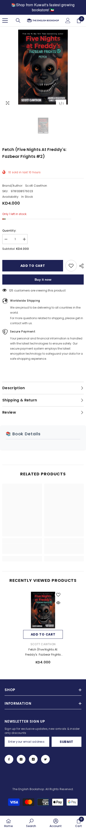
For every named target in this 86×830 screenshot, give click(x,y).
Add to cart (32, 265)
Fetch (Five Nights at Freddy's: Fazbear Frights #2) (43, 652)
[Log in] (67, 20)
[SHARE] (80, 265)
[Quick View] (58, 602)
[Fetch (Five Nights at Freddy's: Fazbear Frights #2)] (43, 610)
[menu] (5, 20)
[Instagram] (21, 759)
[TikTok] (33, 759)
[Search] (18, 20)
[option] (43, 67)
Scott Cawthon (36, 186)
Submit (66, 741)
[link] (22, 549)
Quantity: (9, 231)
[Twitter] (45, 759)
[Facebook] (9, 759)
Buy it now (43, 279)
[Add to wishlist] (71, 265)
